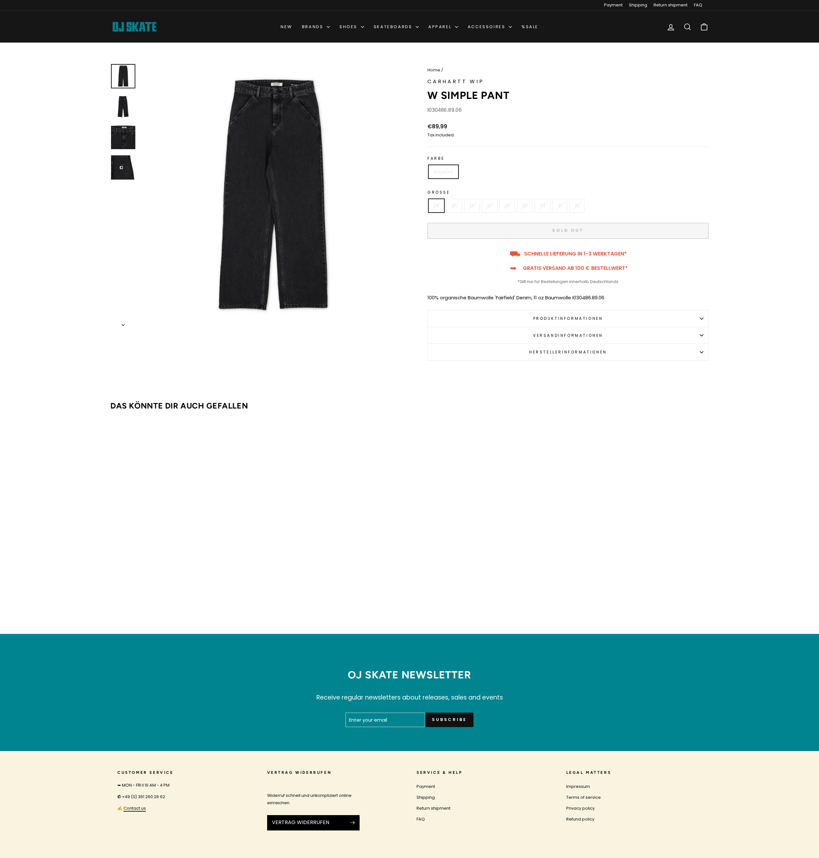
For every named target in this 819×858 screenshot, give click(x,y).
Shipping (638, 5)
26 (472, 205)
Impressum (578, 786)
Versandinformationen (568, 335)
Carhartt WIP (455, 81)
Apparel (440, 27)
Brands (313, 27)
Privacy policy (580, 808)
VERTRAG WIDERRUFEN (300, 822)
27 (489, 205)
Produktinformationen (568, 318)
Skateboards (394, 27)
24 (436, 205)
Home (433, 70)
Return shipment (671, 5)
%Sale (529, 27)
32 (577, 205)
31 (560, 205)
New (286, 27)
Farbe (436, 158)
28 (507, 205)
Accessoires (487, 27)
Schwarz (443, 171)
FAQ (698, 5)
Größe (438, 192)
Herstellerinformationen (568, 352)
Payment (613, 5)
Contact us (134, 808)
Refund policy (580, 819)
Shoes (349, 27)
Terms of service (583, 797)
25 (454, 205)
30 (542, 205)
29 (525, 205)
